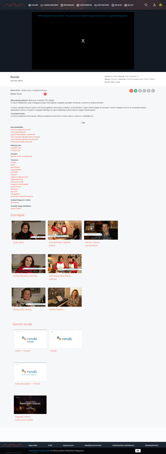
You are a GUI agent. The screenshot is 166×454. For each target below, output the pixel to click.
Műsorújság (69, 5)
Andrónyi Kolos (16, 141)
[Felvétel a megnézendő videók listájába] (135, 91)
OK (137, 451)
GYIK (50, 445)
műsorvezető (34, 137)
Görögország (15, 150)
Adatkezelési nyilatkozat (123, 445)
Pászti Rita (14, 132)
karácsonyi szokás (17, 181)
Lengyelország (16, 147)
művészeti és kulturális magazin (22, 196)
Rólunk (35, 5)
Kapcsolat (33, 445)
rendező (22, 132)
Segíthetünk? (103, 5)
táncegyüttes (15, 194)
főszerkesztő (26, 141)
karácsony (14, 189)
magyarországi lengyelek (19, 184)
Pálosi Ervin (15, 129)
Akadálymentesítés (93, 445)
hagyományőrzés (17, 179)
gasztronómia (16, 186)
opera (13, 164)
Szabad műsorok (51, 5)
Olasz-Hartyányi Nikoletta (20, 137)
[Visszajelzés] (153, 91)
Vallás (130, 5)
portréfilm (14, 172)
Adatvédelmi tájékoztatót (39, 451)
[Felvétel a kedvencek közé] (131, 91)
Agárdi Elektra (16, 134)
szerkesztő (33, 139)
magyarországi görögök (19, 177)
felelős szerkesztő (28, 134)
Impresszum (68, 445)
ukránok (13, 162)
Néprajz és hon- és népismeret (21, 156)
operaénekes (15, 167)
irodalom (14, 174)
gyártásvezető (25, 129)
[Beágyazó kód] (144, 91)
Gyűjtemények (86, 5)
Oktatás (118, 5)
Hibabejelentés (151, 445)
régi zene (14, 191)
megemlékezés (16, 169)
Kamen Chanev (16, 208)
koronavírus (15, 202)
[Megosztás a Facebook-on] (149, 91)
